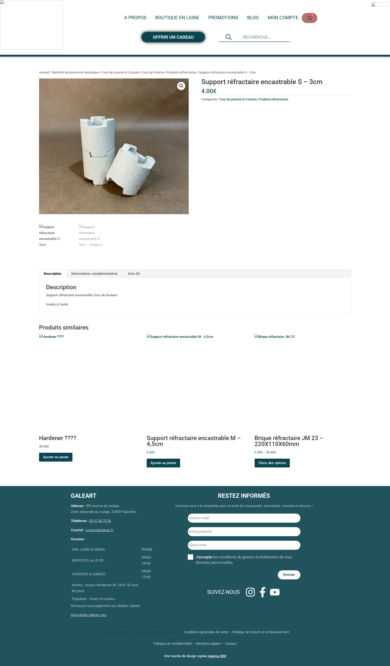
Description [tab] (52, 274)
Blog (253, 17)
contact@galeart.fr (99, 530)
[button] (181, 86)
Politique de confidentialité (172, 644)
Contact (231, 644)
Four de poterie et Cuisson (120, 72)
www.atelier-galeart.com (89, 615)
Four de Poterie (153, 72)
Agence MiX (217, 656)
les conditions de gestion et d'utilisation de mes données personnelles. (244, 560)
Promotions (223, 17)
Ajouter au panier (56, 457)
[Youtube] (275, 592)
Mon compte (283, 17)
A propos (135, 17)
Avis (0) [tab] (134, 274)
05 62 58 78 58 (100, 521)
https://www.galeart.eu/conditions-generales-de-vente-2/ (142, 632)
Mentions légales (208, 644)
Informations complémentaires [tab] (94, 274)
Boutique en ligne (177, 17)
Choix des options (272, 463)
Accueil (44, 72)
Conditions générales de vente (206, 632)
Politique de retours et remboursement (260, 632)
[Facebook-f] (262, 592)
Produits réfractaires (181, 72)
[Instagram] (250, 592)
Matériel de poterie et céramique (75, 72)
